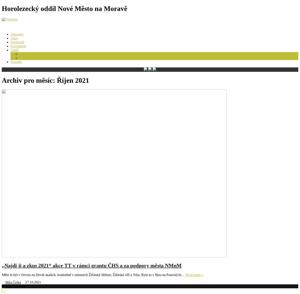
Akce (14, 38)
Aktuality (17, 34)
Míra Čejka (13, 282)
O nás (23, 54)
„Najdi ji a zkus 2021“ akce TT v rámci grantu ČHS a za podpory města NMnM (92, 265)
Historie (24, 58)
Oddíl (14, 50)
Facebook (17, 42)
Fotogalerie (18, 46)
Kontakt (16, 62)
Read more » (194, 275)
